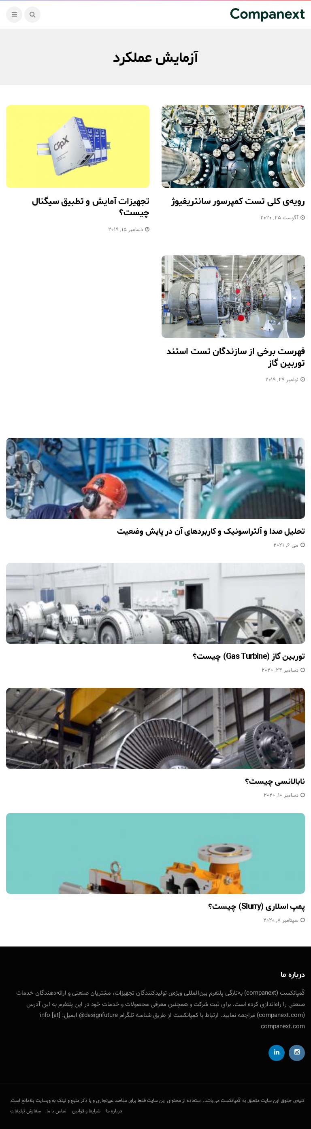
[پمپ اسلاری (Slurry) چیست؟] (155, 853)
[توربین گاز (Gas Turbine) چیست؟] (155, 603)
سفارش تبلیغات (25, 1111)
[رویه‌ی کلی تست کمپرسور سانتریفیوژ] (233, 146)
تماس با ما (56, 1111)
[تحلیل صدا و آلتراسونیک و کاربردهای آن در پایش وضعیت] (155, 478)
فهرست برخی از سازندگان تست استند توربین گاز (235, 357)
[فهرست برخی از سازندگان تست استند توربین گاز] (233, 296)
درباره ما (114, 1111)
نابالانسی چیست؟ (275, 781)
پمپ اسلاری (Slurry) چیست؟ (256, 906)
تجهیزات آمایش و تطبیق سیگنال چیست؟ (90, 207)
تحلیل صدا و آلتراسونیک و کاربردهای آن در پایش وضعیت (211, 531)
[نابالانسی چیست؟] (155, 728)
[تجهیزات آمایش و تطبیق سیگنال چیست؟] (77, 146)
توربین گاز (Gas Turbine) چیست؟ (249, 656)
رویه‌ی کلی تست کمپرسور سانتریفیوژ (238, 201)
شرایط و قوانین (86, 1111)
